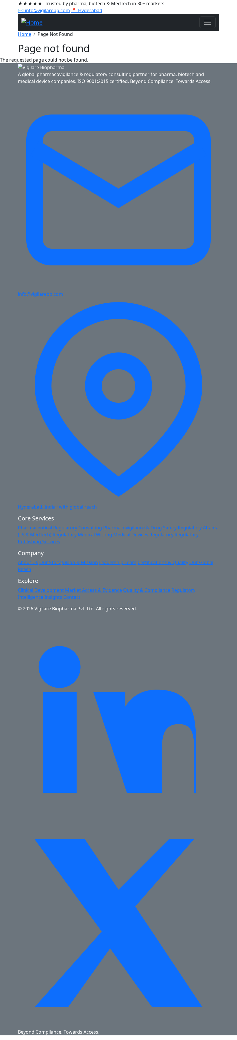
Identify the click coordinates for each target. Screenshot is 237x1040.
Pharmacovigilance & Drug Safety (140, 527)
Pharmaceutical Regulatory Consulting (60, 527)
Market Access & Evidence (93, 590)
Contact (71, 597)
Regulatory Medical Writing (82, 534)
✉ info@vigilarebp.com (44, 10)
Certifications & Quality (163, 562)
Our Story (50, 562)
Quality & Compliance (146, 590)
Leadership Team (117, 562)
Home (24, 34)
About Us (28, 562)
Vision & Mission (80, 562)
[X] (118, 922)
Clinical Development (41, 590)
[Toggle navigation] (207, 22)
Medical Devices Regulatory (143, 534)
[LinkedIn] (118, 717)
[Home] (31, 22)
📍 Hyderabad (86, 10)
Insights (53, 597)
